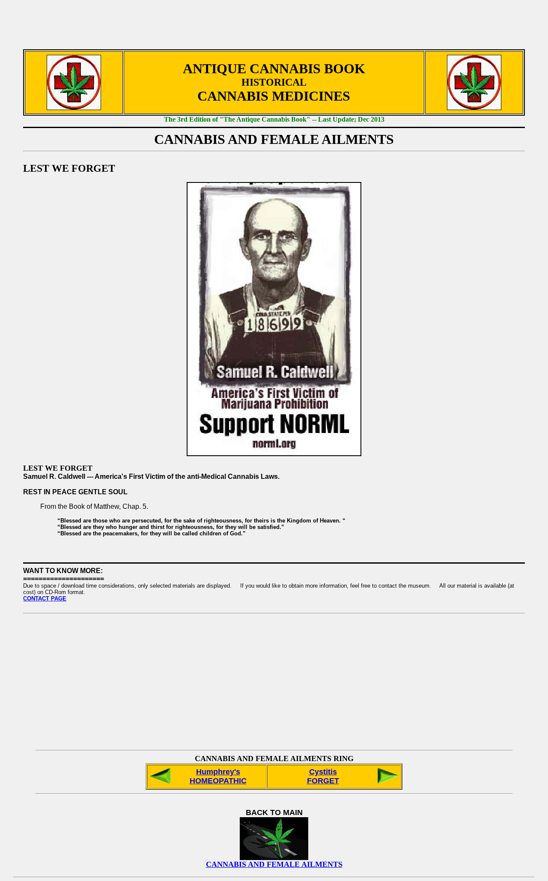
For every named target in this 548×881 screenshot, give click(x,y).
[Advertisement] (274, 20)
